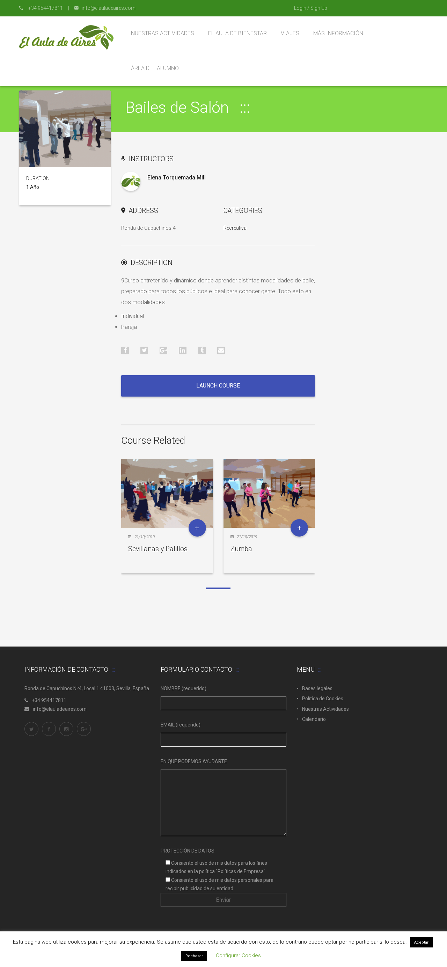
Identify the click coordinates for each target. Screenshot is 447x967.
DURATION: (38, 178)
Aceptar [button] (421, 942)
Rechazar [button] (194, 956)
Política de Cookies (322, 698)
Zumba (241, 549)
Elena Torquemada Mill (176, 177)
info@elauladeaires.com (60, 709)
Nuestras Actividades (325, 709)
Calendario (314, 719)
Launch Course (218, 385)
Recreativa (235, 228)
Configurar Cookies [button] (238, 955)
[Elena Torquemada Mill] (130, 181)
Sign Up (318, 8)
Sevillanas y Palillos (158, 549)
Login (300, 8)
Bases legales (317, 688)
